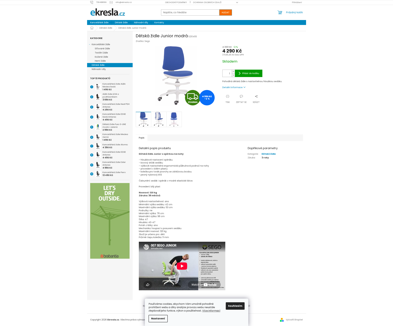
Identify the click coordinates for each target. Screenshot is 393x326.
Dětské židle (98, 65)
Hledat (225, 12)
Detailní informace (232, 87)
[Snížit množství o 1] (233, 75)
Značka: (143, 41)
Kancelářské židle (101, 44)
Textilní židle (101, 52)
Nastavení (158, 318)
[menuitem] (99, 22)
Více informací (211, 310)
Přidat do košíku (250, 73)
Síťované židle (102, 48)
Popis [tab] (141, 137)
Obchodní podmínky (176, 2)
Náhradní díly (99, 69)
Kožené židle (101, 56)
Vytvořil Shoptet (294, 319)
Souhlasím (235, 306)
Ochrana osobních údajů (207, 2)
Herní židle (100, 60)
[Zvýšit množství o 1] (233, 71)
